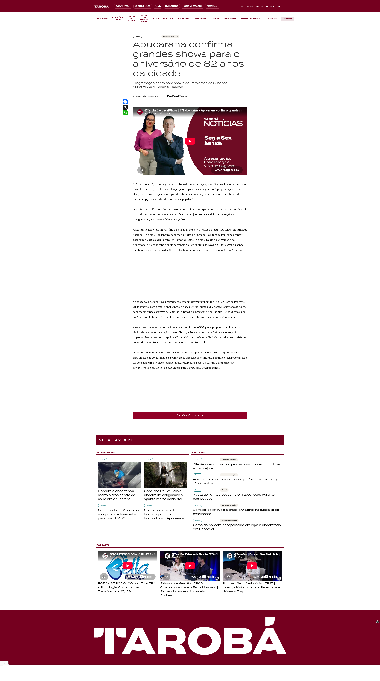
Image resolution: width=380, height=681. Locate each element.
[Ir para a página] (279, 6)
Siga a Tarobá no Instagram (190, 415)
